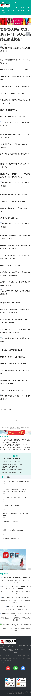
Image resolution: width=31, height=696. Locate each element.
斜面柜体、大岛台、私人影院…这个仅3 (11, 472)
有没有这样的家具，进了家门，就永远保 (12, 464)
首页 (3, 8)
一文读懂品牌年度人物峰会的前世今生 (12, 522)
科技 (3, 10)
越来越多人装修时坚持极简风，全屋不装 (12, 469)
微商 (27, 10)
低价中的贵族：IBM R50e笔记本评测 (12, 538)
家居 (27, 8)
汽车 (12, 8)
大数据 (3, 12)
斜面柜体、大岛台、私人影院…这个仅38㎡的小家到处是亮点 (15, 449)
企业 (7, 10)
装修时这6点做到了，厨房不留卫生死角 (11, 459)
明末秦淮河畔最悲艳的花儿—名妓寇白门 (13, 530)
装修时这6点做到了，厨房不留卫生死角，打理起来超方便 (14, 439)
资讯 (7, 8)
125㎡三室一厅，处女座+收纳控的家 (11, 461)
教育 (22, 8)
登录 (9, 2)
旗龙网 (9, 409)
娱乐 (17, 8)
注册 (14, 2)
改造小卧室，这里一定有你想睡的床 (9, 445)
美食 (17, 10)
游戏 (12, 10)
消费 (22, 10)
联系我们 (10, 650)
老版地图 (16, 650)
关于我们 (3, 650)
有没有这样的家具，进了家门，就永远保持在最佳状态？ (14, 444)
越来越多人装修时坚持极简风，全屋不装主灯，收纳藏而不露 (15, 447)
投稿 (3, 2)
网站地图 (23, 650)
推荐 (4, 526)
